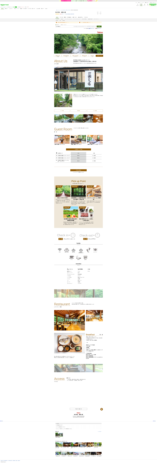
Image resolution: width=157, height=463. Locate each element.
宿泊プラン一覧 (99, 55)
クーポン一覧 (85, 17)
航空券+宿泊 (92, 28)
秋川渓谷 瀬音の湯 (60, 12)
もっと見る (99, 431)
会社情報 (2, 460)
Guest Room (66, 55)
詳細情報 (63, 20)
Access (92, 55)
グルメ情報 (95, 110)
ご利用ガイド (139, 2)
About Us (58, 55)
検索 (99, 26)
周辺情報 (78, 110)
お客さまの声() (80, 17)
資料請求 (19, 460)
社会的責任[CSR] (10, 460)
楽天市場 (151, 2)
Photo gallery (78, 170)
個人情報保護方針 (5, 460)
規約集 (16, 460)
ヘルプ (136, 2)
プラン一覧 (61, 17)
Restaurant (84, 55)
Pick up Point (75, 55)
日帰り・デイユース (63, 24)
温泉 (60, 20)
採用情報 (14, 460)
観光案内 (57, 20)
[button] (62, 433)
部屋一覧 (65, 17)
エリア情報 (62, 110)
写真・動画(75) (69, 17)
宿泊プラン (58, 24)
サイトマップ (143, 2)
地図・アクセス (75, 17)
